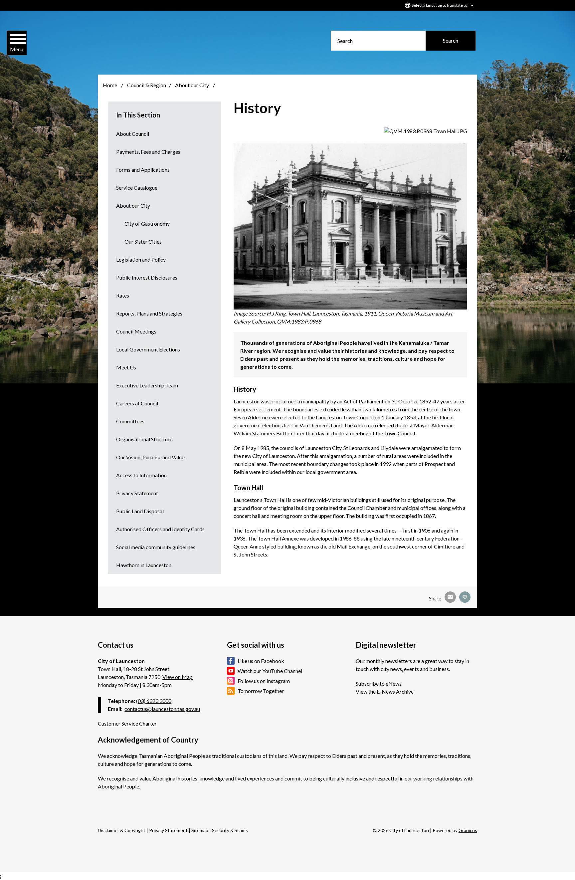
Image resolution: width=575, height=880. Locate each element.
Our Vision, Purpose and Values (151, 457)
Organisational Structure (144, 439)
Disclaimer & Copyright (121, 830)
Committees (130, 421)
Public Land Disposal (140, 511)
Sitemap (199, 830)
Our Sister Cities (143, 241)
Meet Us (126, 367)
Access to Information (141, 475)
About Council (132, 133)
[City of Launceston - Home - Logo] (148, 42)
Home (110, 85)
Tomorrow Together (261, 691)
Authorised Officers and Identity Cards (160, 529)
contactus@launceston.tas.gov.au (162, 709)
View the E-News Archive (385, 691)
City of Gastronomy (147, 223)
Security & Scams (230, 830)
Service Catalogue (136, 187)
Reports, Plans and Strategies (149, 313)
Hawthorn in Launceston (143, 565)
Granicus (468, 830)
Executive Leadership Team (147, 385)
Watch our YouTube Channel (270, 671)
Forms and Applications (143, 169)
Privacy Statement (137, 493)
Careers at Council (137, 403)
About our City (192, 85)
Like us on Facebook (261, 661)
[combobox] (438, 5)
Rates (122, 295)
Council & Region (146, 85)
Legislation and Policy (141, 259)
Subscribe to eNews (379, 683)
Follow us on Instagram (264, 681)
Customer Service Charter (127, 723)
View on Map (177, 677)
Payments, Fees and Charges (148, 151)
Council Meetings (136, 331)
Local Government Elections (148, 349)
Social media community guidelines (155, 547)
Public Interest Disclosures (146, 277)
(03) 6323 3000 (153, 701)
